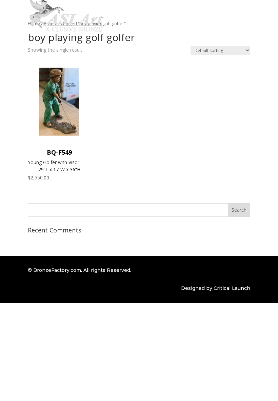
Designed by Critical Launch (215, 288)
